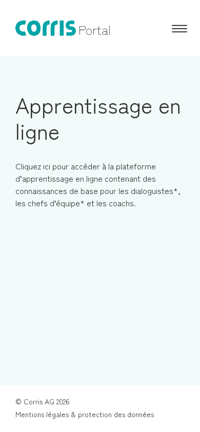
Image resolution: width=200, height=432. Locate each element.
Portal (94, 29)
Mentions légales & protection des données (84, 414)
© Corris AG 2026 (42, 401)
